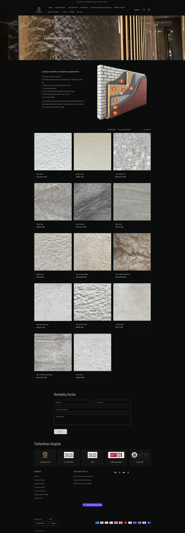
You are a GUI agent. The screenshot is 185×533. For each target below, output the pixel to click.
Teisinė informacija (39, 491)
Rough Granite (39, 174)
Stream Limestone (80, 224)
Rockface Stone (40, 274)
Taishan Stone (39, 224)
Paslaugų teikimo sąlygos (41, 494)
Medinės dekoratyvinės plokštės (83, 483)
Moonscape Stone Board (81, 324)
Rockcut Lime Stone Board (82, 274)
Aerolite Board (79, 374)
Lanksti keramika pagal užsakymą (83, 476)
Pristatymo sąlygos (39, 487)
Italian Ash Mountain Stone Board (44, 374)
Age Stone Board (80, 174)
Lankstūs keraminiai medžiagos (82, 480)
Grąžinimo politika (39, 483)
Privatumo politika (39, 480)
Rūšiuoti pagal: (112, 129)
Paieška (36, 476)
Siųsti (60, 431)
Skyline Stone (118, 224)
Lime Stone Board (119, 324)
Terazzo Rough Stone (120, 174)
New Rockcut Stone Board (42, 324)
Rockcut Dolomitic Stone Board (122, 274)
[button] (54, 12)
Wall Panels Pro (41, 530)
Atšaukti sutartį (38, 498)
